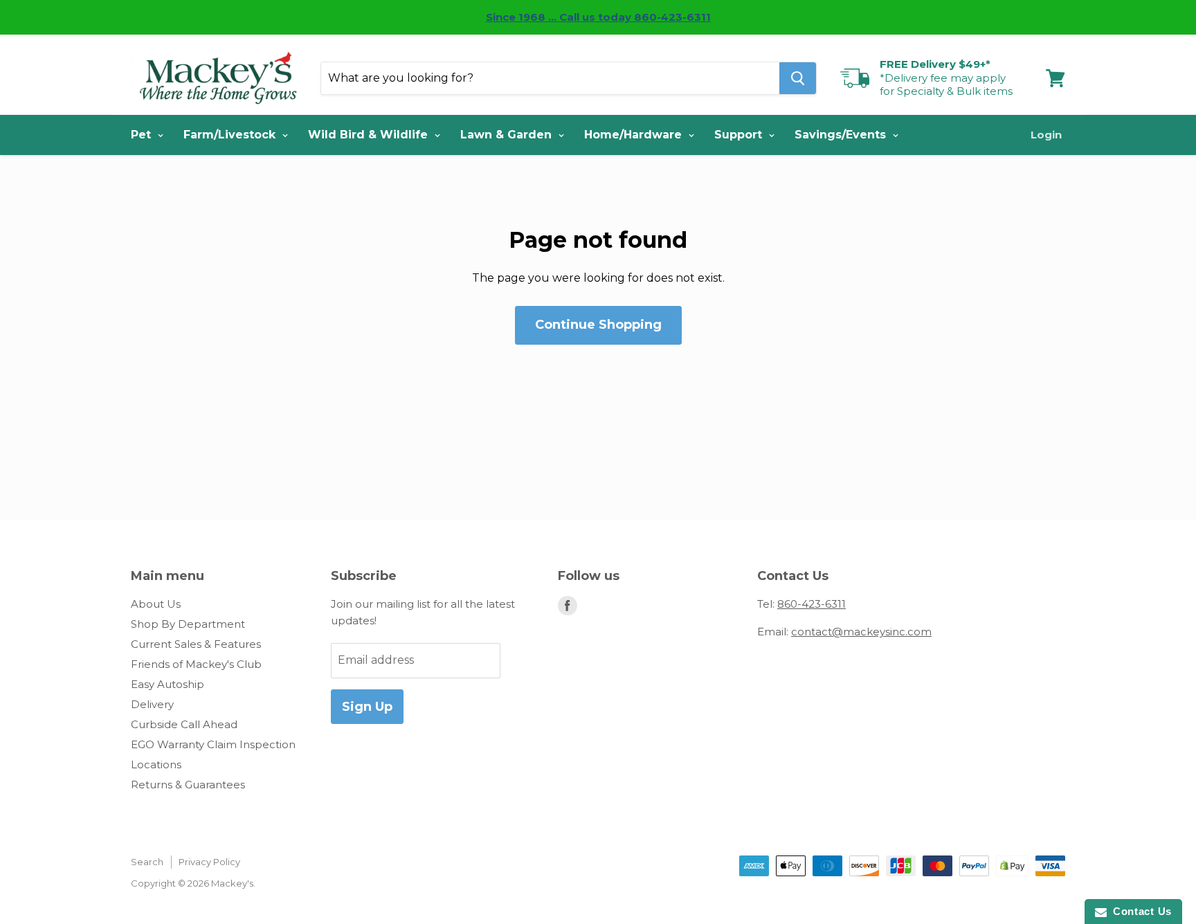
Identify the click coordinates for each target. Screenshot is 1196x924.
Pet (142, 134)
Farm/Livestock (231, 134)
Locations (156, 764)
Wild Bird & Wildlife (369, 134)
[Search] (797, 78)
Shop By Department (188, 624)
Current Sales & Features (196, 644)
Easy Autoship (167, 684)
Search (147, 861)
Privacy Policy (209, 861)
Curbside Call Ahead (184, 724)
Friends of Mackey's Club (196, 664)
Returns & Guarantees (188, 784)
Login (1046, 134)
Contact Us (1139, 911)
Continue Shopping (598, 324)
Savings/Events (842, 134)
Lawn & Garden (507, 134)
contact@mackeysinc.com (861, 631)
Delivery (152, 704)
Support (739, 134)
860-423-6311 (811, 603)
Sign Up (367, 706)
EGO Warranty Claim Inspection (213, 744)
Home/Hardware (634, 134)
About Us (156, 603)
